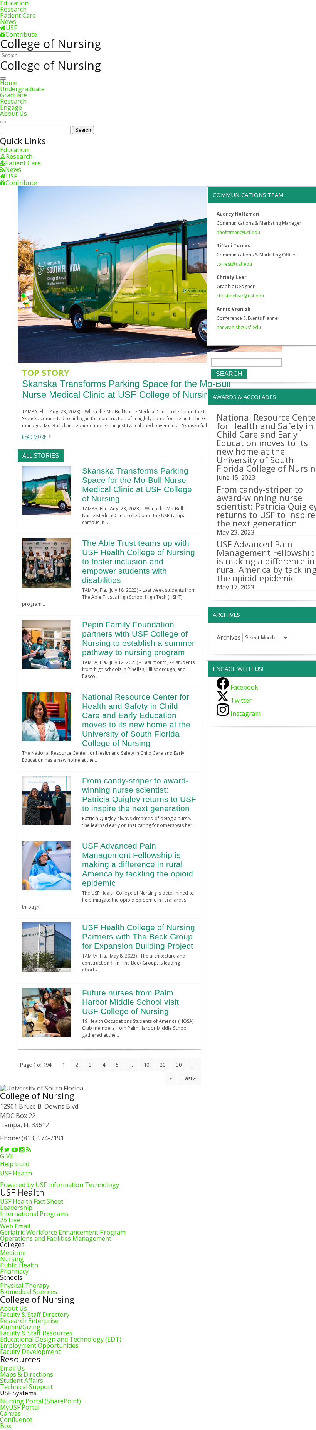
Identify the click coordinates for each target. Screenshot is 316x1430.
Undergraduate (22, 89)
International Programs (34, 1213)
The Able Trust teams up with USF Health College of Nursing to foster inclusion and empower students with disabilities (138, 561)
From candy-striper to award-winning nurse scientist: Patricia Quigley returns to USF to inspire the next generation (139, 794)
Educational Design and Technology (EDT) (60, 1339)
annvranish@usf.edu (239, 327)
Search (83, 130)
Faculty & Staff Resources (36, 1333)
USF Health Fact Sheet (31, 1201)
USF (11, 28)
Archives (229, 637)
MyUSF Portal (19, 1407)
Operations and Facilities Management (55, 1238)
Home (8, 82)
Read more (34, 437)
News (8, 21)
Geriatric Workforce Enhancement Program (63, 1232)
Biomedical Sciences (28, 1291)
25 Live (10, 1220)
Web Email (15, 1226)
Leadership (16, 1207)
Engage (11, 107)
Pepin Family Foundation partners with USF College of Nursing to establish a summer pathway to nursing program (138, 638)
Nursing (12, 1259)
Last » (189, 1078)
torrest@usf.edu (234, 264)
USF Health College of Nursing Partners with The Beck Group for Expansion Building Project (138, 936)
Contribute (21, 34)
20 (162, 1064)
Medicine (13, 1252)
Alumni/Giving (20, 1327)
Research (13, 9)
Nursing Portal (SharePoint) (40, 1401)
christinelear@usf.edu (240, 295)
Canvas (10, 1413)
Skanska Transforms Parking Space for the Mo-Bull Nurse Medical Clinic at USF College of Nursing (137, 484)
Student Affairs (21, 1380)
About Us (13, 113)
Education (14, 150)
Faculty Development (30, 1351)
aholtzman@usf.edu (238, 232)
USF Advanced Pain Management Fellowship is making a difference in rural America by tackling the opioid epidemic (137, 864)
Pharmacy (14, 1271)
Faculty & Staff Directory (34, 1314)
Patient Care (18, 15)
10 (146, 1064)
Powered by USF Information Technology (59, 1184)
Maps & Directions (26, 1374)
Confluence (16, 1419)
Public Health (19, 1265)
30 (179, 1064)
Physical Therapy (24, 1285)
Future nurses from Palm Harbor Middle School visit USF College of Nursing (130, 1002)
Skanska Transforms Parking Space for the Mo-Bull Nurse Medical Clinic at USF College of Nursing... (126, 389)
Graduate (13, 95)
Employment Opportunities (39, 1345)
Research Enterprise (29, 1320)
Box (5, 1426)
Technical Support (26, 1386)
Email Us (12, 1368)
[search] (3, 122)
